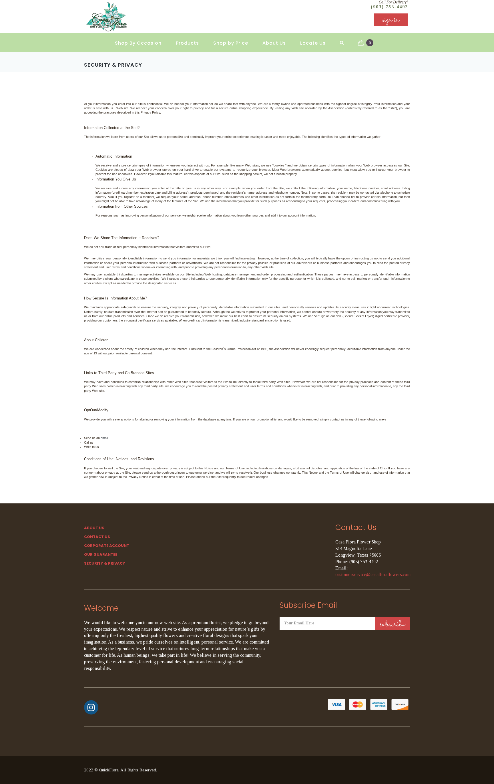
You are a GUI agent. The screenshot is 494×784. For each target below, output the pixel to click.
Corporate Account (106, 545)
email (104, 438)
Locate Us (313, 43)
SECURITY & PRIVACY (104, 563)
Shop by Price (230, 43)
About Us (274, 43)
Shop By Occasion (138, 43)
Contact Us (97, 536)
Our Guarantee (100, 554)
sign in (391, 20)
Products (187, 43)
